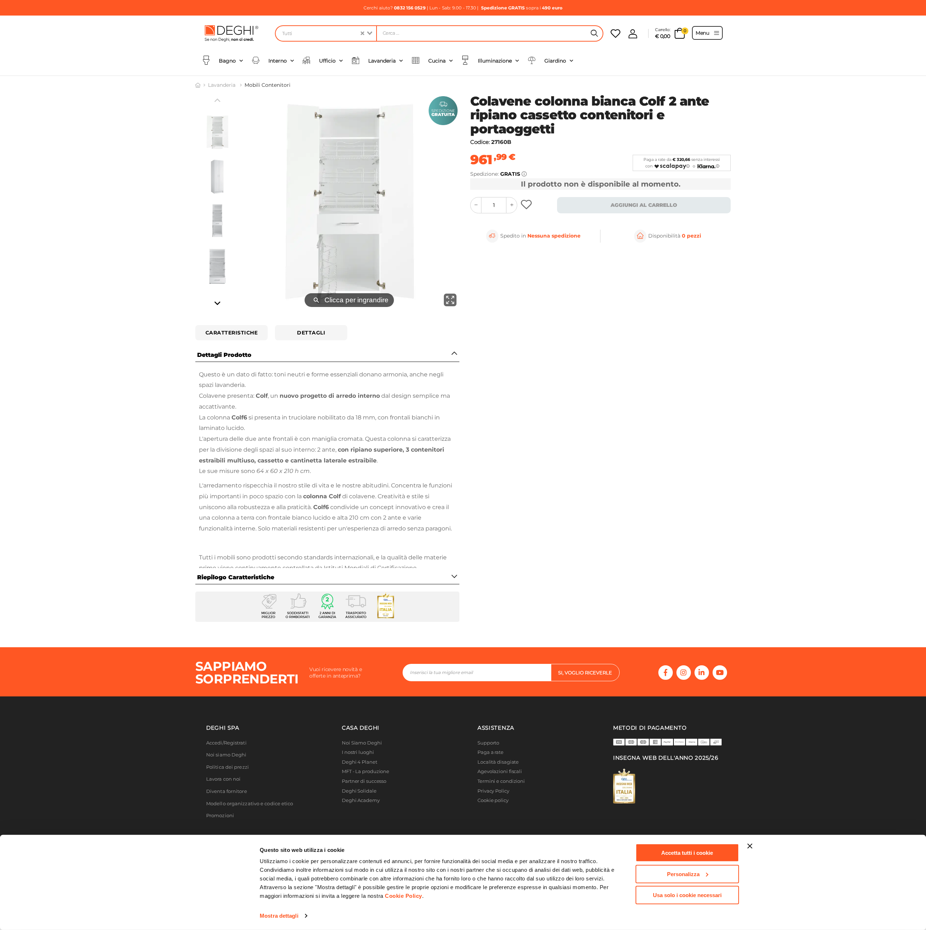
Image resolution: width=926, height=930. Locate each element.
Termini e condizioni (501, 781)
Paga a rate (490, 752)
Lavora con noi (223, 779)
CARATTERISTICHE (231, 332)
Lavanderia (222, 85)
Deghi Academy (361, 800)
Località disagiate (498, 762)
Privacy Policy (493, 791)
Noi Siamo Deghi (362, 743)
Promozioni (220, 815)
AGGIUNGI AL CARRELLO (644, 205)
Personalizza (683, 874)
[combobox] (325, 33)
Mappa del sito (494, 810)
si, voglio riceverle (585, 672)
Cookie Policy (403, 896)
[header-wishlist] (615, 33)
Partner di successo (364, 781)
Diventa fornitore (226, 791)
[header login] (632, 33)
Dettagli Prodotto (224, 354)
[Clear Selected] (362, 33)
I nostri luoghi (358, 752)
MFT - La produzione (365, 771)
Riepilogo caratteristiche (235, 577)
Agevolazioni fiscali (499, 771)
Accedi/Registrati (226, 743)
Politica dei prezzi (227, 767)
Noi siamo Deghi (226, 755)
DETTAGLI (311, 332)
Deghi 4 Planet (359, 762)
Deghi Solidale (359, 791)
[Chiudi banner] (749, 846)
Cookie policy (493, 800)
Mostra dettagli (279, 916)
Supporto (488, 743)
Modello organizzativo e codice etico (249, 803)
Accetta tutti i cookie (687, 853)
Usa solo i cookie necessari (687, 895)
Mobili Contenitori (267, 85)
